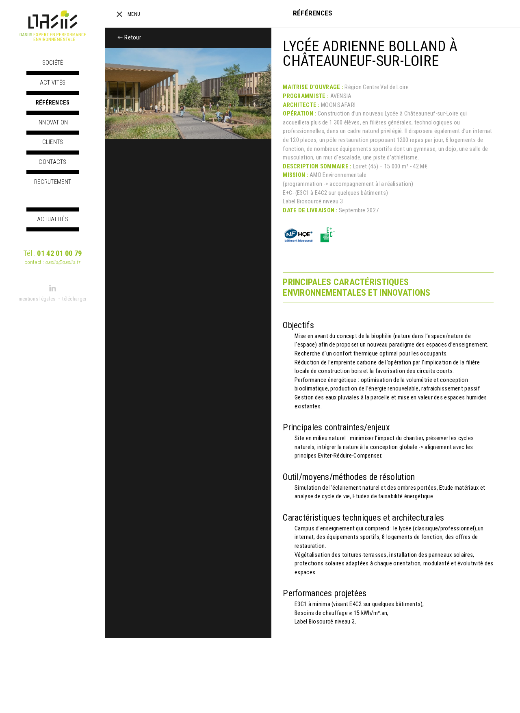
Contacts (52, 162)
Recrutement (52, 182)
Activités (53, 82)
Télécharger (74, 299)
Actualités (52, 219)
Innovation (52, 122)
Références (53, 102)
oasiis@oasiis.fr (63, 262)
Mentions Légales (37, 299)
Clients (52, 142)
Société (52, 62)
